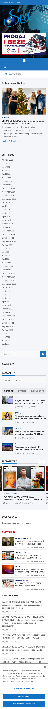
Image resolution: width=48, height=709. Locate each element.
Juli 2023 (6, 291)
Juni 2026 (6, 167)
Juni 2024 (6, 252)
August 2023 (7, 287)
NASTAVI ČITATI (9, 141)
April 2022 (6, 344)
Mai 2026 (6, 171)
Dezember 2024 (8, 231)
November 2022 (8, 319)
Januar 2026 (7, 185)
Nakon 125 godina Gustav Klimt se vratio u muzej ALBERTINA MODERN (29, 434)
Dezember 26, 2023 (11, 127)
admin (33, 406)
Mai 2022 (6, 341)
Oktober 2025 (8, 195)
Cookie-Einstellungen (24, 688)
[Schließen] (45, 667)
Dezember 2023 (8, 273)
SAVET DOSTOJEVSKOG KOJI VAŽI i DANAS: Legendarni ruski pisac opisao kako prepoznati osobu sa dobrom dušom (22, 605)
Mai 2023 (6, 298)
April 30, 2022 (22, 406)
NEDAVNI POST (9, 531)
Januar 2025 (7, 227)
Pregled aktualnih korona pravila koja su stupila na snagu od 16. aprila (30, 403)
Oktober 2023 (8, 281)
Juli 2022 (6, 334)
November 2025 (8, 192)
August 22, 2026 (23, 575)
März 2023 (6, 305)
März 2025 (6, 220)
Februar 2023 (7, 309)
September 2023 (9, 284)
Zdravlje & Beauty (22, 580)
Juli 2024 (6, 249)
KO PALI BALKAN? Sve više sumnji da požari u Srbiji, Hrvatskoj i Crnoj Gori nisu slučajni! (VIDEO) (29, 571)
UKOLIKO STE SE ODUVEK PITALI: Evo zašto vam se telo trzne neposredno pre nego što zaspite (29, 585)
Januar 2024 (7, 270)
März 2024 (6, 263)
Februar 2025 (7, 224)
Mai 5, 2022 (21, 453)
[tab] (9, 391)
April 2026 (6, 174)
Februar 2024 (7, 266)
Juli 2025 (6, 206)
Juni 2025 (6, 210)
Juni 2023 (6, 295)
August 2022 (7, 330)
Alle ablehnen (24, 696)
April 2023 (6, 302)
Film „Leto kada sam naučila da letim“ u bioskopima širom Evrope (30, 417)
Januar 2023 (7, 312)
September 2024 (9, 241)
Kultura (18, 413)
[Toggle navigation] (24, 61)
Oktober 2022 (8, 323)
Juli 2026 (6, 164)
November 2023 (8, 277)
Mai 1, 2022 (21, 422)
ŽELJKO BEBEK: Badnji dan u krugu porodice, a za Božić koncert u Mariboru (23, 122)
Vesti (17, 397)
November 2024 (8, 234)
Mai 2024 (6, 256)
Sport (14, 494)
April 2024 (6, 259)
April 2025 (6, 217)
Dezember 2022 (8, 316)
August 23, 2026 (12, 503)
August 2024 (7, 245)
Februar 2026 (7, 181)
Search (43, 354)
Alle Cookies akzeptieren (24, 704)
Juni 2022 (6, 337)
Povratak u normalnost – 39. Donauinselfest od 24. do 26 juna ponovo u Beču (30, 450)
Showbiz (5, 118)
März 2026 (6, 178)
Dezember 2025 (8, 188)
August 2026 (7, 160)
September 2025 (9, 199)
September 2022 (9, 327)
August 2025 (7, 203)
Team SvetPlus (29, 127)
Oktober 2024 (8, 238)
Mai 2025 (6, 213)
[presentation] (40, 462)
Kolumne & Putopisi (23, 538)
